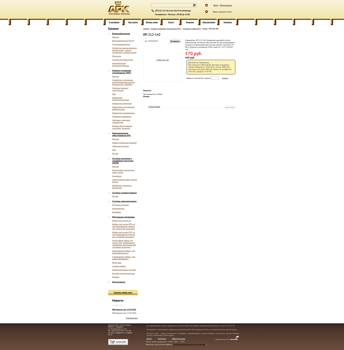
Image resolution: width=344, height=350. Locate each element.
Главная (146, 29)
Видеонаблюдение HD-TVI (123, 41)
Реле (114, 94)
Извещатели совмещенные (123, 113)
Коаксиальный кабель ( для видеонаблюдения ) (123, 252)
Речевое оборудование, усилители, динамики (122, 127)
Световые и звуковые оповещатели (121, 121)
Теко (114, 150)
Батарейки (116, 212)
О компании (114, 22)
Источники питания (120, 205)
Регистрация (226, 5)
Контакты (228, 22)
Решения (190, 22)
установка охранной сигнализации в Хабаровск (189, 344)
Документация (209, 22)
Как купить (133, 22)
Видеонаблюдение (121, 34)
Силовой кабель (119, 266)
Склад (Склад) (154, 106)
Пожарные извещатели (121, 116)
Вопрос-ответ (152, 22)
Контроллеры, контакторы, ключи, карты (123, 171)
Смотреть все (132, 318)
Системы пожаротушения (124, 193)
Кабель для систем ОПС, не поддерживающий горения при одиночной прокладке (123, 226)
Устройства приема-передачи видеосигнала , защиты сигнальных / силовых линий (124, 50)
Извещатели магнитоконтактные (120, 99)
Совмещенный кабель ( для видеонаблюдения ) (123, 258)
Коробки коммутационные (123, 273)
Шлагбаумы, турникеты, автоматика (122, 186)
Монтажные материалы (123, 217)
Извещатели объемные (121, 103)
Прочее (115, 153)
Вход (216, 5)
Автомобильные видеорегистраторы (120, 64)
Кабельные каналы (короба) (124, 270)
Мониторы (116, 56)
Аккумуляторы (118, 208)
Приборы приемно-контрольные (120, 89)
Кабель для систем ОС (121, 221)
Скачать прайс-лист (123, 292)
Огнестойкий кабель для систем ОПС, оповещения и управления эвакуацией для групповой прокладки (124, 243)
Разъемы (115, 277)
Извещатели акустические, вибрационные (123, 108)
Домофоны (116, 176)
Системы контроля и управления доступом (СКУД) (122, 160)
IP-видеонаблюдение (121, 44)
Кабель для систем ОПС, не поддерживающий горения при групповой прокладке (123, 234)
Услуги (171, 22)
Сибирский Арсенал (120, 146)
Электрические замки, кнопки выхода (124, 180)
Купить (225, 78)
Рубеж (205, 29)
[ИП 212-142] (163, 60)
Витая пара (116, 262)
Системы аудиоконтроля (122, 60)
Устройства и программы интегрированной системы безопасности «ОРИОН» (123, 82)
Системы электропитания (124, 201)
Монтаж (115, 37)
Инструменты (118, 282)
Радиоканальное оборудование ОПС (121, 134)
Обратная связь (178, 339)
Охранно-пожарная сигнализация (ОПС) (121, 71)
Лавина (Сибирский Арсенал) (124, 143)
